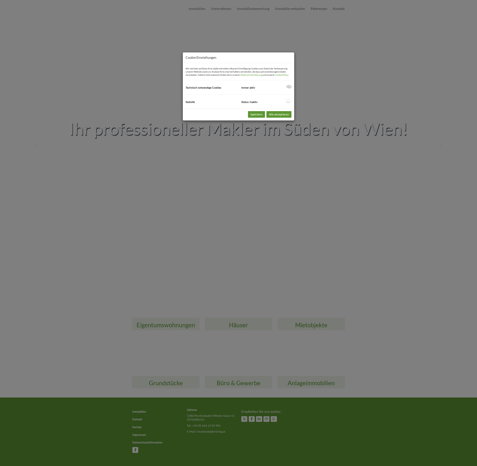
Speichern (256, 114)
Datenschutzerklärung (251, 74)
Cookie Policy (281, 74)
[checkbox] (288, 86)
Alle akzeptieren (279, 114)
